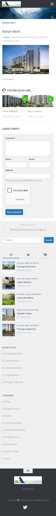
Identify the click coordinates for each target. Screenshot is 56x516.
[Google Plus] (31, 507)
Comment (10, 138)
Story (7, 458)
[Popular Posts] (28, 255)
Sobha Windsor (24, 282)
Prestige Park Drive (26, 266)
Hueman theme (42, 500)
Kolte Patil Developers (15, 430)
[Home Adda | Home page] (14, 3)
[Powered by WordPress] (18, 500)
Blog (7, 401)
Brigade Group (23, 310)
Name (8, 159)
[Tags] (45, 255)
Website (9, 170)
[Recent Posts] (10, 255)
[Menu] (52, 4)
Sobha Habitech (9, 111)
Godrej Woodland (25, 297)
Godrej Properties (33, 294)
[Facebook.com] (19, 507)
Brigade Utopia (24, 313)
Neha (7, 37)
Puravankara (11, 444)
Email (31, 159)
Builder (20, 263)
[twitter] (25, 507)
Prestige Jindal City (26, 329)
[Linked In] (36, 507)
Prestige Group (32, 263)
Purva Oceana (35, 111)
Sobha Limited (31, 278)
